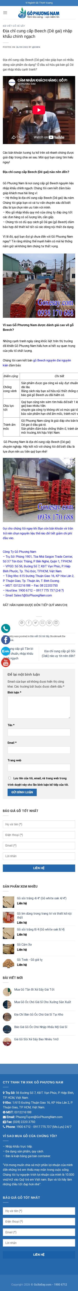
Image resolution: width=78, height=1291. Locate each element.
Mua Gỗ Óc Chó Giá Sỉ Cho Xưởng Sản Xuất (42, 1002)
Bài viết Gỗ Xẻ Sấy (14, 26)
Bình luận (14, 692)
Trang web (14, 760)
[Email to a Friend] (42, 623)
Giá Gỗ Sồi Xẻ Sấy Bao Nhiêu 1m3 (36, 1039)
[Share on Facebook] (29, 623)
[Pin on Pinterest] (49, 623)
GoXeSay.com (43, 1284)
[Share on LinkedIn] (56, 623)
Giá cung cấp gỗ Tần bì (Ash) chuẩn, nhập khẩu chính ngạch (18, 653)
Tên (11, 725)
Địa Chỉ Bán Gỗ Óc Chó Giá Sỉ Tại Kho (38, 1014)
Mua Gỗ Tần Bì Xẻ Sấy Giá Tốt (34, 989)
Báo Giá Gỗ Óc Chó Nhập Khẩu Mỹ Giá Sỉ (40, 1027)
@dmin (36, 47)
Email (12, 742)
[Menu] (5, 12)
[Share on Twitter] (35, 623)
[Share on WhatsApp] (22, 623)
